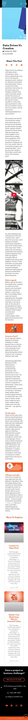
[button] (6, 65)
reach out (10, 503)
